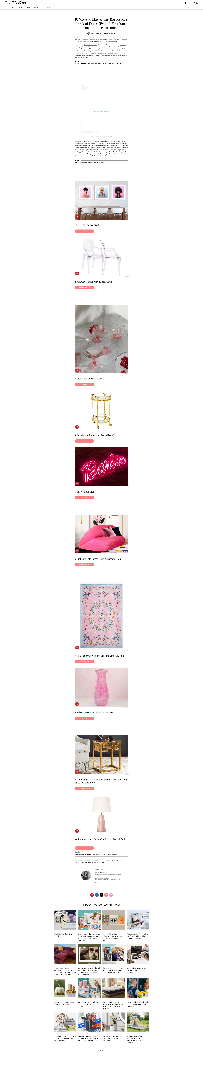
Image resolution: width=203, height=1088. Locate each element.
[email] (3, 38)
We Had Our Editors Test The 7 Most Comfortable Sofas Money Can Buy (98, 63)
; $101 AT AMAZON (84, 287)
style (12, 7)
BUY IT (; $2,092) (84, 564)
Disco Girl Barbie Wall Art (89, 225)
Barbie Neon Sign (85, 491)
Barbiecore (103, 53)
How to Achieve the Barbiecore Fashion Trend (89, 162)
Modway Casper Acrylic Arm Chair (94, 281)
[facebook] (3, 25)
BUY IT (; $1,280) (84, 441)
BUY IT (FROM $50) (84, 661)
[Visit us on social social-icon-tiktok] (185, 3)
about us (47, 7)
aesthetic (123, 45)
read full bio (96, 882)
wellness (37, 7)
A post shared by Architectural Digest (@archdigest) (101, 136)
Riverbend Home (85, 145)
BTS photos (91, 51)
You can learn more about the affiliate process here (104, 41)
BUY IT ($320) (84, 848)
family (28, 7)
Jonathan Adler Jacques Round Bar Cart (97, 435)
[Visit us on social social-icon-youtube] (197, 3)
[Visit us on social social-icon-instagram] (194, 3)
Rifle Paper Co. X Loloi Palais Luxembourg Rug (100, 655)
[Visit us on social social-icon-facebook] (191, 3)
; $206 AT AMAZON (84, 788)
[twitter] (3, 29)
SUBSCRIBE (189, 7)
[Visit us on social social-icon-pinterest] (188, 3)
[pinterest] (3, 20)
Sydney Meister (96, 33)
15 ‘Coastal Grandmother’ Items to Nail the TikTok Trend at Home (96, 854)
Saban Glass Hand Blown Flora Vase (95, 712)
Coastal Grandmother (90, 45)
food (20, 7)
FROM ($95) (84, 231)
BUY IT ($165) (84, 718)
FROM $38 (84, 497)
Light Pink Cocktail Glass (89, 378)
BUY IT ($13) (84, 384)
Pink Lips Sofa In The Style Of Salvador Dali (99, 559)
